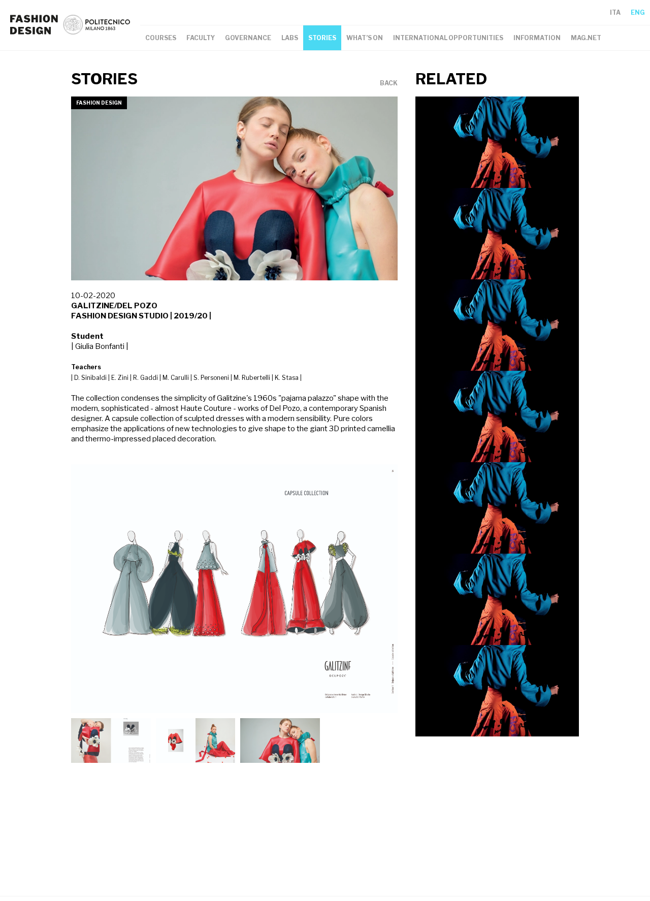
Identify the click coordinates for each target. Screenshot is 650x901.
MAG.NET (586, 38)
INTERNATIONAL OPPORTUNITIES (448, 38)
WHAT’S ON (364, 38)
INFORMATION (537, 38)
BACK (389, 83)
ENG (638, 12)
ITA (615, 12)
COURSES (160, 38)
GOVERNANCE (248, 38)
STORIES (322, 38)
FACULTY (200, 38)
